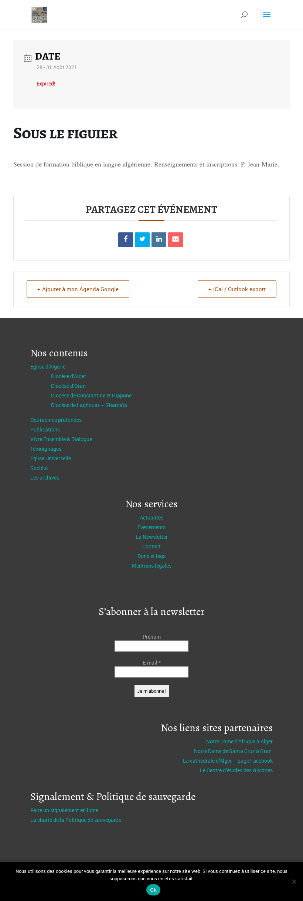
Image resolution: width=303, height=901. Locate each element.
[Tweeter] (142, 239)
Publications (45, 429)
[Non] (293, 881)
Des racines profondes (56, 419)
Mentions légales (151, 565)
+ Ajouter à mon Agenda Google (78, 289)
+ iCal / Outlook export (237, 289)
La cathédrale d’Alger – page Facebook (228, 760)
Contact (151, 546)
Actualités (151, 517)
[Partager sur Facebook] (125, 239)
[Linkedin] (159, 239)
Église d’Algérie (47, 366)
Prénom (152, 636)
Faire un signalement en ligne (64, 810)
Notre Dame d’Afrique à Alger (239, 741)
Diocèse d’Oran (68, 385)
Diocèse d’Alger (68, 376)
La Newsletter (152, 536)
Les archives (44, 477)
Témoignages (45, 448)
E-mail (152, 662)
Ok (153, 890)
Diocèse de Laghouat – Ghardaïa (89, 405)
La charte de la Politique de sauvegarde (75, 819)
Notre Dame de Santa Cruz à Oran (233, 750)
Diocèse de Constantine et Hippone (91, 395)
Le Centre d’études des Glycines (236, 770)
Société (39, 467)
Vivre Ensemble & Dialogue (61, 439)
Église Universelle (50, 458)
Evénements (151, 527)
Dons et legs (151, 555)
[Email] (175, 239)
